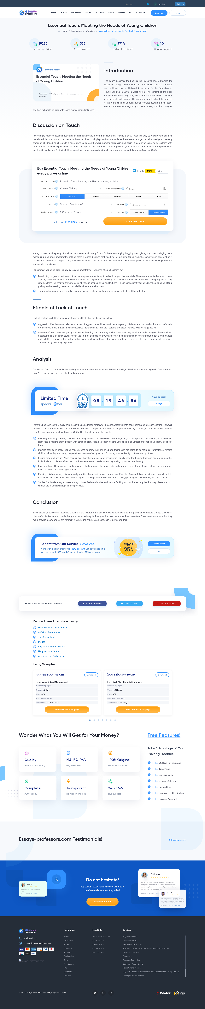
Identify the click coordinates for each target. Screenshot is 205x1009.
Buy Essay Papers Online (133, 964)
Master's (139, 196)
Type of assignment (113, 188)
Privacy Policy (98, 940)
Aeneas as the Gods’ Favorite (52, 656)
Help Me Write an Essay (132, 944)
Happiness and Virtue (48, 651)
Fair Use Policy (98, 952)
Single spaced (139, 212)
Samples (121, 12)
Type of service (48, 188)
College (95, 196)
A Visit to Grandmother (49, 632)
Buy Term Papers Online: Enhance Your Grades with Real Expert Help (151, 972)
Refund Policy (98, 944)
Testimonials (69, 956)
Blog (66, 960)
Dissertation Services (131, 952)
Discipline (120, 204)
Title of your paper (47, 181)
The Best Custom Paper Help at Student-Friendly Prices (146, 948)
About (111, 12)
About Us (67, 952)
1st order (145, 171)
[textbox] (149, 205)
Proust (41, 642)
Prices (88, 12)
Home (53, 12)
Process (63, 12)
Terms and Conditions (101, 937)
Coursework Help (130, 940)
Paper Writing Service (132, 968)
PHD (159, 196)
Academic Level (48, 196)
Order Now (76, 12)
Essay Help (127, 956)
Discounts (99, 12)
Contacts (140, 12)
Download (91, 675)
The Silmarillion (46, 637)
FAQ (130, 12)
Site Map (67, 976)
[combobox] (147, 188)
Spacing (121, 212)
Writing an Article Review (133, 976)
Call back (180, 4)
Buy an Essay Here (130, 937)
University (117, 196)
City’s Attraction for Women (51, 646)
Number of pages (48, 212)
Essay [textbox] (132, 189)
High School (72, 196)
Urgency (51, 204)
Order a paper (159, 544)
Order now (159, 13)
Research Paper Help (131, 960)
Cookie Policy (98, 948)
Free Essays (69, 964)
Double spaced (158, 212)
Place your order (102, 901)
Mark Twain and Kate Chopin (52, 627)
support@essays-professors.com (37, 943)
